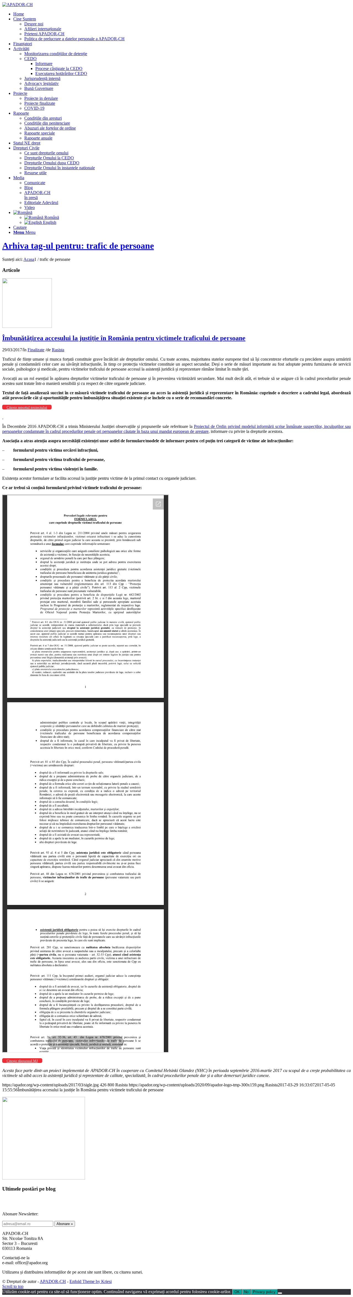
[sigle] (27, 326)
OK (237, 1292)
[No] (280, 1293)
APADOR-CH (53, 1281)
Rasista (58, 349)
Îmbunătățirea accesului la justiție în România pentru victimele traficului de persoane (123, 338)
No (246, 1292)
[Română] (22, 212)
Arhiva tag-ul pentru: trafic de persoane (78, 246)
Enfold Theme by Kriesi (90, 1281)
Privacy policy (264, 1292)
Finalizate (36, 349)
